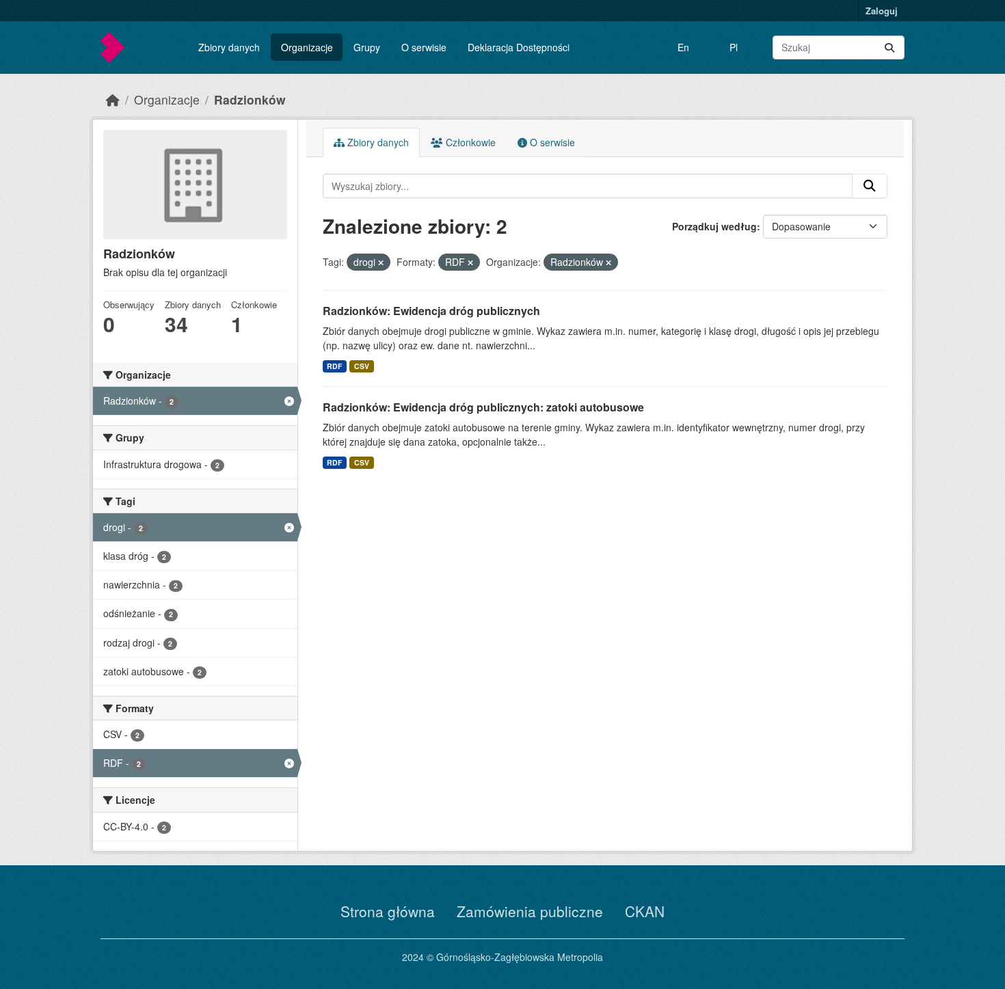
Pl (733, 47)
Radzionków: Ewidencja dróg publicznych (431, 311)
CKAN (645, 911)
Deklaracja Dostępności (519, 47)
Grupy (366, 47)
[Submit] (889, 47)
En (683, 47)
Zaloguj (882, 10)
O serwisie (423, 47)
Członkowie (469, 142)
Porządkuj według (714, 226)
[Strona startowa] (113, 99)
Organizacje (307, 47)
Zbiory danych (229, 47)
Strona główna (387, 911)
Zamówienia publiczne (530, 911)
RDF (334, 366)
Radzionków (250, 99)
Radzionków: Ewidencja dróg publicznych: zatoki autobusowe (483, 407)
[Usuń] (381, 262)
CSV (361, 366)
